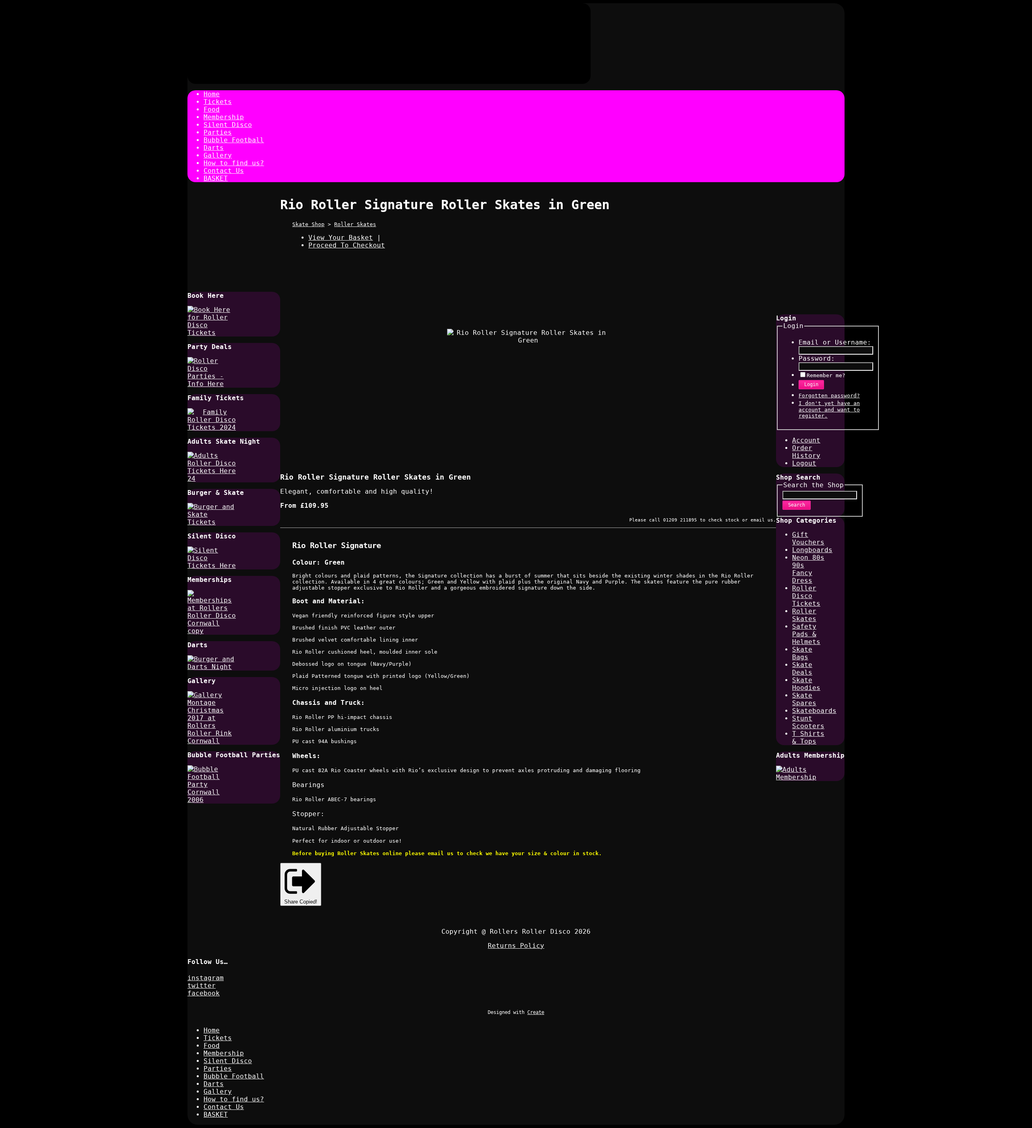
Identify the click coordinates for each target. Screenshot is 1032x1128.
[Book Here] (211, 333)
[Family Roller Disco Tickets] (211, 427)
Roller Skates (355, 224)
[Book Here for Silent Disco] (211, 565)
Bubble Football (234, 140)
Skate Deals (802, 668)
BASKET (216, 178)
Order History (806, 451)
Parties (218, 132)
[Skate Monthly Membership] (800, 777)
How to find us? (234, 163)
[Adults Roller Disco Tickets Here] (211, 478)
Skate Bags (802, 653)
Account (806, 440)
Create (535, 1012)
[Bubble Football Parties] (211, 800)
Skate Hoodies (806, 684)
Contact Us (224, 170)
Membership (224, 117)
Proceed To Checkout (346, 245)
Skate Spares (804, 699)
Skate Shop (308, 224)
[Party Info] (211, 384)
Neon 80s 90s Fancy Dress (808, 569)
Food (212, 109)
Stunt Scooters (808, 722)
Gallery (218, 155)
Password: (817, 358)
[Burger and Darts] (211, 667)
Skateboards (814, 711)
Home (212, 94)
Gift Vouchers (808, 538)
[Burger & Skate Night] (211, 522)
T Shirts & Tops (808, 737)
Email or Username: (835, 342)
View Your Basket (340, 237)
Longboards (812, 550)
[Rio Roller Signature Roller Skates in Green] (481, 443)
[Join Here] (211, 631)
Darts (214, 148)
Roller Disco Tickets (806, 595)
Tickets (218, 102)
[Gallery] (211, 741)
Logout (804, 463)
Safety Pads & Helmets (806, 634)
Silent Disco (228, 125)
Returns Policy (516, 945)
